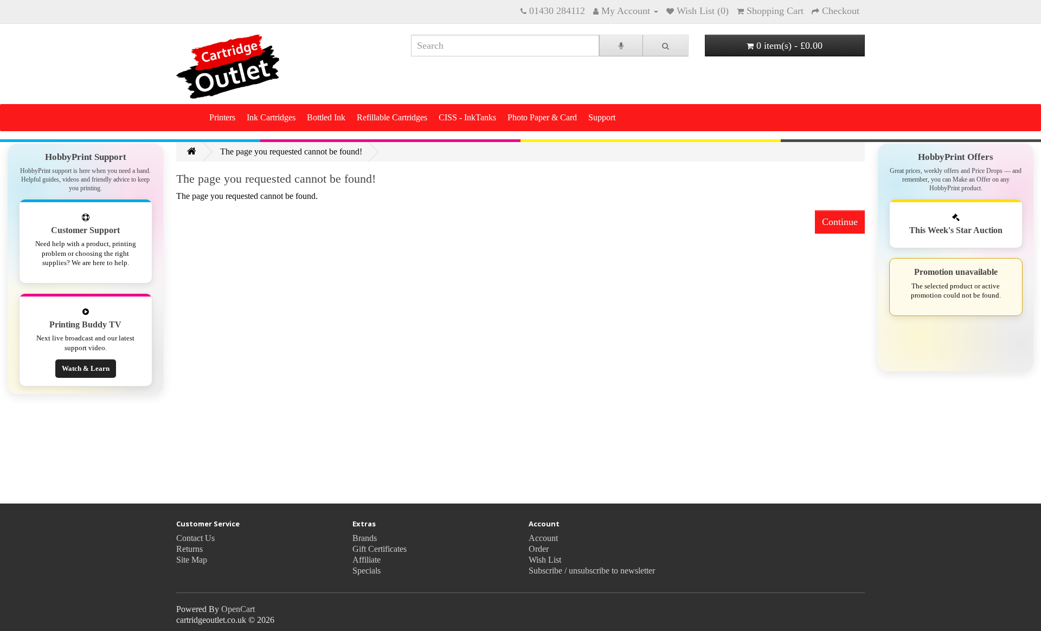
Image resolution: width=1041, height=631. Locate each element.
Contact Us (195, 538)
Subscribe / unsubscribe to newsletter (592, 570)
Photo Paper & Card (542, 117)
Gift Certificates (379, 548)
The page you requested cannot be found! (291, 151)
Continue (840, 221)
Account (543, 538)
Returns (189, 548)
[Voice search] (621, 45)
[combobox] (505, 45)
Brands (364, 538)
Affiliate (366, 559)
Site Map (191, 559)
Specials (366, 570)
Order (539, 548)
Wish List (545, 559)
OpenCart (238, 609)
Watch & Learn (86, 368)
